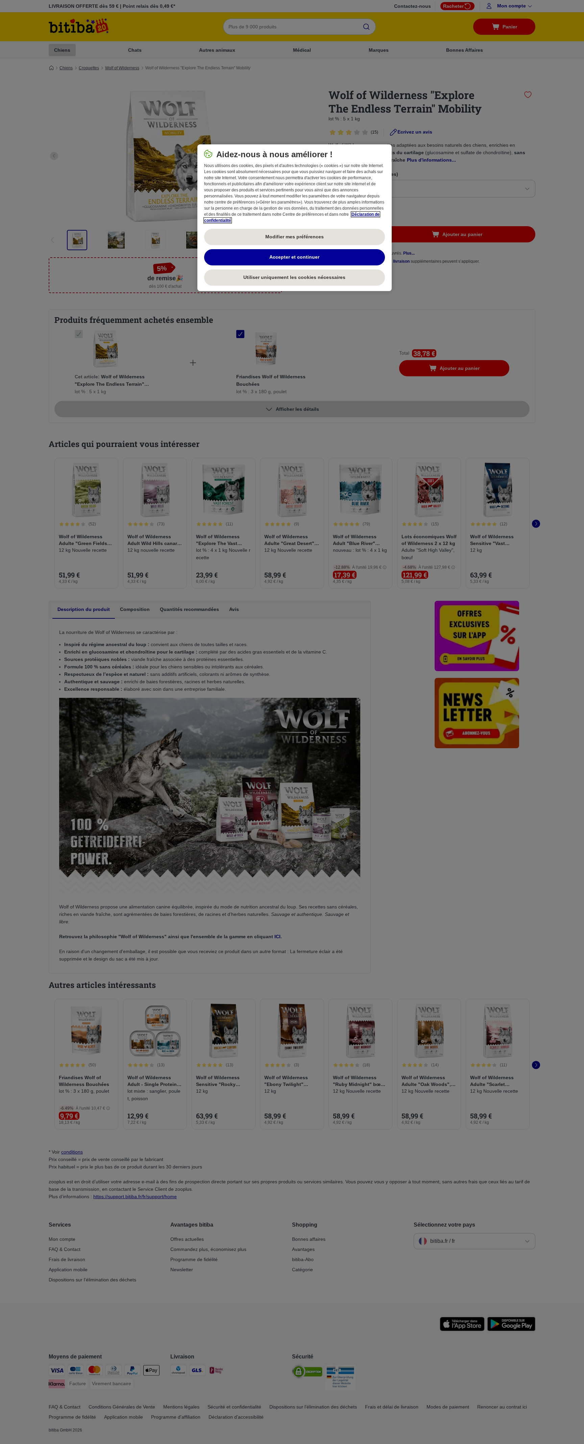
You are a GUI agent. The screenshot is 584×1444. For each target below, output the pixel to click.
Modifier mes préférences (294, 236)
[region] (294, 217)
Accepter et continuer (294, 257)
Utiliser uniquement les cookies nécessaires (294, 277)
